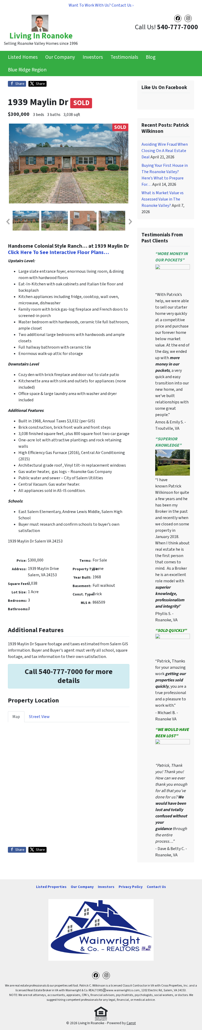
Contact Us (156, 886)
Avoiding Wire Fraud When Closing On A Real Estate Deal (165, 150)
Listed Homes (23, 57)
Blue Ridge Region (27, 70)
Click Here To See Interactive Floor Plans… (58, 252)
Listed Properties (51, 886)
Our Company (60, 57)
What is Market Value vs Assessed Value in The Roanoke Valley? (163, 199)
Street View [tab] (39, 717)
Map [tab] (16, 717)
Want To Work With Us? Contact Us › (101, 5)
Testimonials (124, 57)
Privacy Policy (131, 886)
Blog (150, 57)
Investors (93, 57)
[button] (7, 221)
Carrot (131, 1023)
